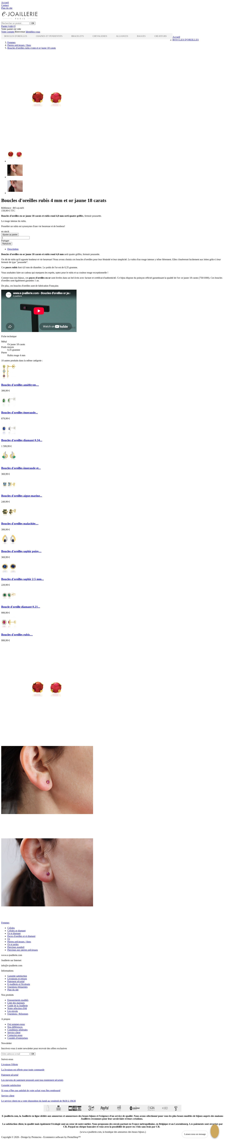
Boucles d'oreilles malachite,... (19, 523)
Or (8, 939)
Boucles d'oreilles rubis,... (17, 634)
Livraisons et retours (17, 978)
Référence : (6, 208)
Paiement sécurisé (15, 981)
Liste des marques (16, 1003)
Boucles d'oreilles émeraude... (19, 412)
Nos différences (14, 1027)
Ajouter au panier (9, 234)
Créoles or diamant (16, 930)
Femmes (5, 922)
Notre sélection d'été (17, 1008)
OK (32, 23)
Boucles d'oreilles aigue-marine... (21, 495)
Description (13, 249)
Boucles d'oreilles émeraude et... (21, 468)
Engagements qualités (17, 1000)
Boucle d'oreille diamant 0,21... (20, 606)
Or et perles (13, 944)
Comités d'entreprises (17, 1038)
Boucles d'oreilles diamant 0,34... (21, 440)
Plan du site (13, 989)
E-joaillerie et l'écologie (18, 984)
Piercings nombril (15, 947)
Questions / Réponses (17, 1014)
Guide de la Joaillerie (17, 1005)
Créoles (11, 928)
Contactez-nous (14, 1035)
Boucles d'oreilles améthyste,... (20, 384)
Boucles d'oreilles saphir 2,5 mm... (22, 579)
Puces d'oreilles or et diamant (21, 936)
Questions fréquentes (17, 987)
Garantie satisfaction (17, 976)
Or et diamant (14, 933)
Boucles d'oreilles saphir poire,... (21, 551)
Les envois (12, 1011)
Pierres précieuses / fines (19, 941)
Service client (13, 1032)
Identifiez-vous (33, 31)
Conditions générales (17, 1029)
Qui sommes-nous (16, 1024)
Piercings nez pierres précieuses (22, 950)
